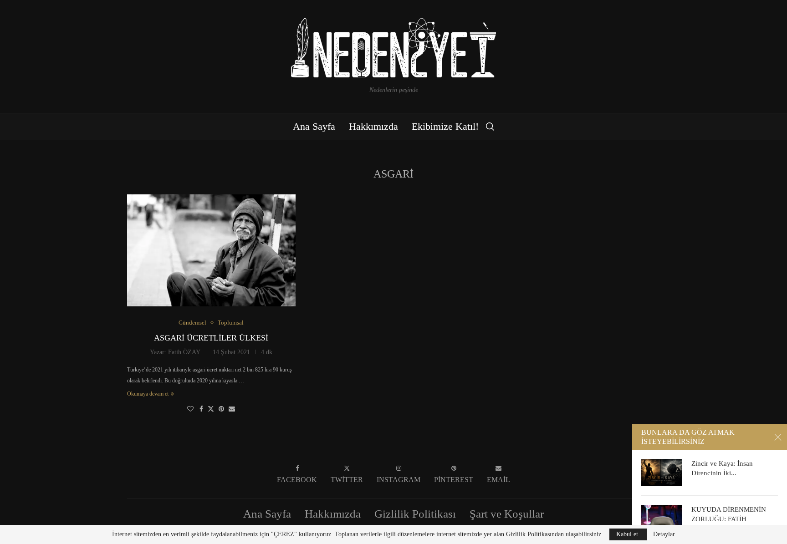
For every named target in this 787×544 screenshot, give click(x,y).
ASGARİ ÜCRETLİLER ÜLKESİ (211, 337)
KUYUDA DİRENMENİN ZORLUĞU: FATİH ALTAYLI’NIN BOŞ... (728, 519)
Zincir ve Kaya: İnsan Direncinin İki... (722, 468)
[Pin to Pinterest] (221, 409)
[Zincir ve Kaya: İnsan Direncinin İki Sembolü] (661, 472)
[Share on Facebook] (201, 409)
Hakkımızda (373, 126)
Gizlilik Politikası (415, 514)
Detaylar (664, 534)
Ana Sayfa (314, 126)
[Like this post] (190, 409)
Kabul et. (628, 534)
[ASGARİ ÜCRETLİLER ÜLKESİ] (211, 250)
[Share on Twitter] (211, 409)
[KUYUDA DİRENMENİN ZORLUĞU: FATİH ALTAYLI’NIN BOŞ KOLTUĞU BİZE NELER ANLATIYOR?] (661, 518)
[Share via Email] (232, 409)
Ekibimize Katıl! (445, 126)
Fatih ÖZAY (184, 352)
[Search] (490, 126)
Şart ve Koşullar (507, 514)
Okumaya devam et (148, 394)
